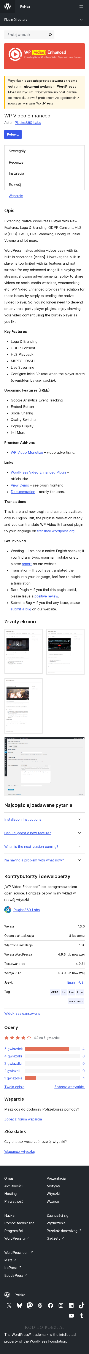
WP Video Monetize (27, 452)
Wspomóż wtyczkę (19, 1151)
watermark (76, 1001)
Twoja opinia (14, 1087)
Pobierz (13, 134)
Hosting (10, 1193)
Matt (10, 1260)
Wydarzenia (56, 1223)
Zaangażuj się (57, 1215)
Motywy (53, 1186)
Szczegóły (17, 151)
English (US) (76, 982)
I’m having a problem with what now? (34, 860)
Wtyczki (53, 1193)
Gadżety (56, 1238)
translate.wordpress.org (56, 531)
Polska (19, 1295)
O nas (9, 1178)
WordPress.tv (17, 1238)
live (71, 992)
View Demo (20, 485)
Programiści (13, 1231)
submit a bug (21, 609)
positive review (46, 596)
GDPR (55, 992)
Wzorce (53, 1201)
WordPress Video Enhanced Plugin (38, 472)
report (27, 564)
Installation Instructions (22, 819)
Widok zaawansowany (22, 1013)
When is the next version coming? (31, 847)
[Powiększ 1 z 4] (37, 634)
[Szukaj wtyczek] (50, 34)
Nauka (9, 1215)
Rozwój (15, 184)
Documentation (23, 492)
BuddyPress (16, 1275)
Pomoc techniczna (19, 1223)
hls (64, 992)
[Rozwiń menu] (82, 6)
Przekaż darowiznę (64, 1231)
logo (80, 992)
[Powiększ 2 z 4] (79, 634)
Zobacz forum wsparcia (23, 1119)
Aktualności (13, 1186)
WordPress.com (19, 1252)
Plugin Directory (15, 19)
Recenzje (16, 162)
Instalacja (16, 173)
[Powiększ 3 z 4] (37, 684)
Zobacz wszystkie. (69, 1087)
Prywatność (14, 1201)
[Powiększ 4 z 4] (79, 743)
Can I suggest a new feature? (27, 833)
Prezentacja (56, 1178)
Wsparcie (16, 196)
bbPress (13, 1268)
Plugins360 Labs (28, 122)
